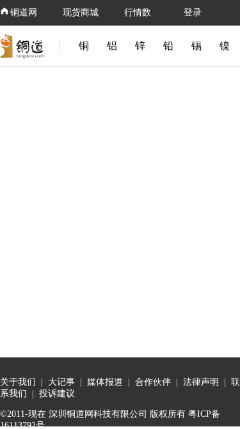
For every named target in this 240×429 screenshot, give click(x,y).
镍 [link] (225, 45)
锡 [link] (196, 45)
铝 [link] (112, 45)
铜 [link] (84, 45)
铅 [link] (168, 45)
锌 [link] (140, 45)
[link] (24, 46)
